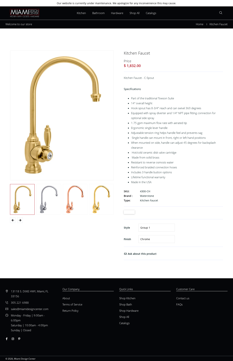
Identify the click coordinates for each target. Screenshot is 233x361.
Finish (127, 239)
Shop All (134, 13)
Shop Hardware (129, 310)
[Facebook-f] (6, 339)
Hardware (117, 13)
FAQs (179, 304)
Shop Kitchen (127, 298)
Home (199, 24)
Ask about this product (142, 253)
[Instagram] (12, 339)
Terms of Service (72, 304)
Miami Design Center (24, 358)
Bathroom (98, 13)
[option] (61, 115)
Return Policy (70, 310)
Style (127, 227)
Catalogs (151, 13)
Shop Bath (125, 304)
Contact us (182, 298)
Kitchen (81, 13)
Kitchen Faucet (149, 200)
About (66, 298)
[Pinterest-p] (19, 339)
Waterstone (147, 196)
